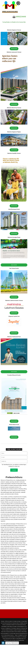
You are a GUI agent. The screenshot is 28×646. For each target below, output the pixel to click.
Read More (14, 264)
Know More (14, 48)
